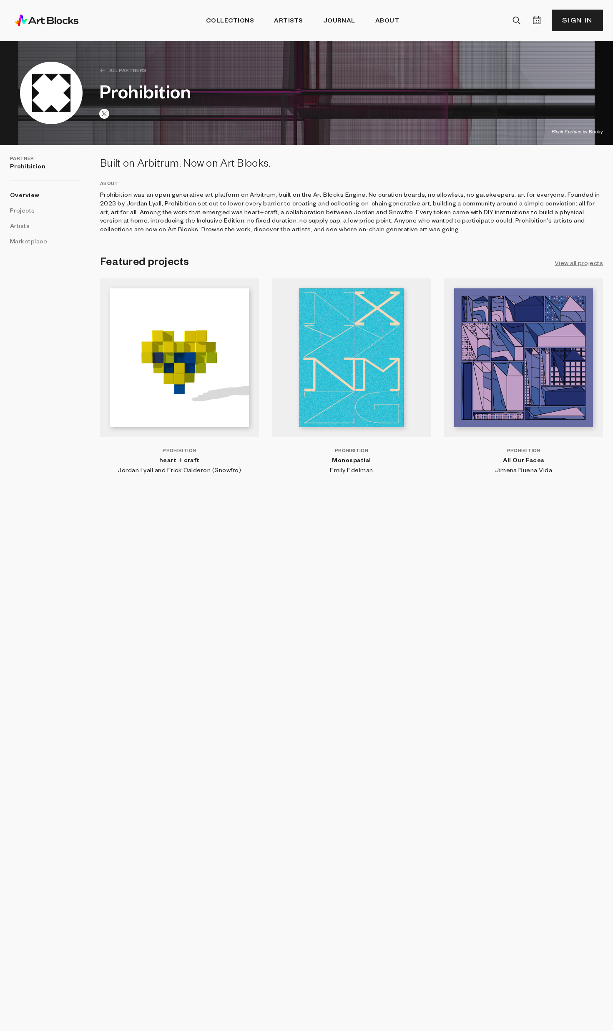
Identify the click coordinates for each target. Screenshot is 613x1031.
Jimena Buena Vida (523, 469)
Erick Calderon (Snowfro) (204, 469)
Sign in (577, 20)
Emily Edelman (351, 469)
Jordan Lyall (135, 469)
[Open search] (517, 20)
